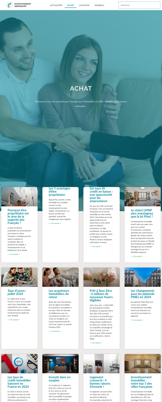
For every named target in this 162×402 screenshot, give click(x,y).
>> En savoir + (14, 254)
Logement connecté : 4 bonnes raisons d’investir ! (100, 382)
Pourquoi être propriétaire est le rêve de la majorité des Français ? (18, 217)
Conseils (99, 5)
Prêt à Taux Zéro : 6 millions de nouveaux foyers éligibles (101, 295)
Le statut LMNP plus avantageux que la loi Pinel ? (142, 213)
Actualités (56, 5)
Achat (70, 5)
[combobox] (139, 5)
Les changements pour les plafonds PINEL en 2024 (142, 294)
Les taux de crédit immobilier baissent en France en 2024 (19, 382)
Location (84, 5)
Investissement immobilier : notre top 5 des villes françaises (141, 382)
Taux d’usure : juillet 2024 (17, 292)
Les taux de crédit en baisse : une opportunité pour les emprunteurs (101, 195)
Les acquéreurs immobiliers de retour (59, 294)
